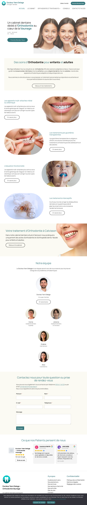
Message (19, 412)
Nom (46, 394)
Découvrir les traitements (43, 86)
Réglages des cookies (74, 484)
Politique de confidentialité (59, 499)
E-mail (18, 403)
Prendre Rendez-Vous (78, 3)
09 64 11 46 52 (64, 3)
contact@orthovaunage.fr (28, 386)
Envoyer (20, 428)
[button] (77, 454)
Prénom (19, 394)
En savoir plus (11, 117)
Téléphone (48, 403)
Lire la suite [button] (61, 461)
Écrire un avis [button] (21, 460)
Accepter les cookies (39, 502)
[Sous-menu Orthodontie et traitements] (59, 8)
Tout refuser (51, 502)
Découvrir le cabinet (15, 245)
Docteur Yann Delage (15, 2)
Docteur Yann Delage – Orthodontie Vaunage (12, 487)
